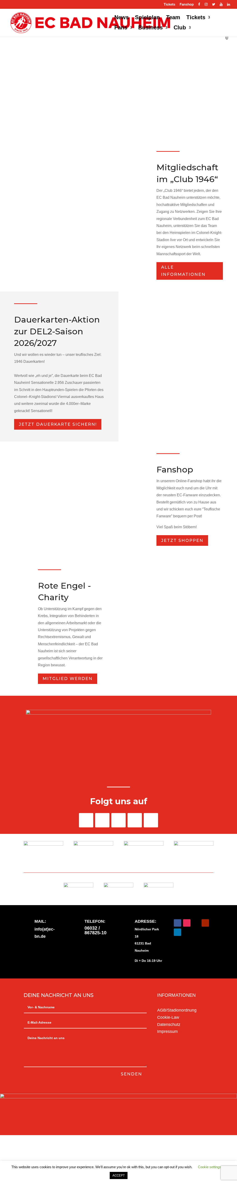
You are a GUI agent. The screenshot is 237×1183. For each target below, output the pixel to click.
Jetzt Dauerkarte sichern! (58, 424)
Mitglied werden (68, 678)
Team (173, 18)
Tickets (169, 4)
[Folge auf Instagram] (118, 820)
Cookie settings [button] (209, 1167)
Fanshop (187, 4)
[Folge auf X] (102, 820)
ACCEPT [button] (118, 1175)
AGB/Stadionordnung (176, 1010)
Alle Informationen (183, 271)
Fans (120, 28)
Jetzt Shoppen (182, 540)
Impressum (167, 1031)
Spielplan (147, 18)
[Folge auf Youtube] (135, 820)
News (121, 18)
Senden (131, 1074)
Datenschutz (168, 1024)
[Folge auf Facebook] (86, 820)
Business (150, 28)
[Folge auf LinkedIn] (151, 820)
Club (180, 28)
